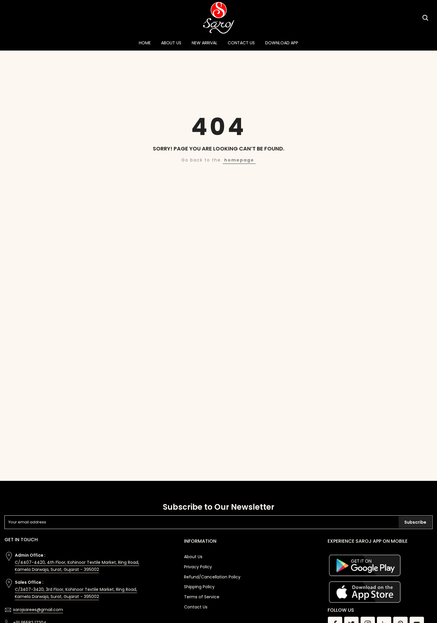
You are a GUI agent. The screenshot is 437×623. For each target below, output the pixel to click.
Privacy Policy (198, 567)
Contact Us (196, 607)
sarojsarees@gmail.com (38, 610)
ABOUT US (171, 43)
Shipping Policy (199, 587)
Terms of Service (201, 597)
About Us (193, 557)
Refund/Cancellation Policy (212, 577)
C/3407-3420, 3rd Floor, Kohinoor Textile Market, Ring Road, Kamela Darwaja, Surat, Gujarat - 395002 (76, 593)
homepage (239, 160)
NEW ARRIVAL (204, 43)
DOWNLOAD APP (281, 43)
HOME (145, 43)
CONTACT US (241, 43)
